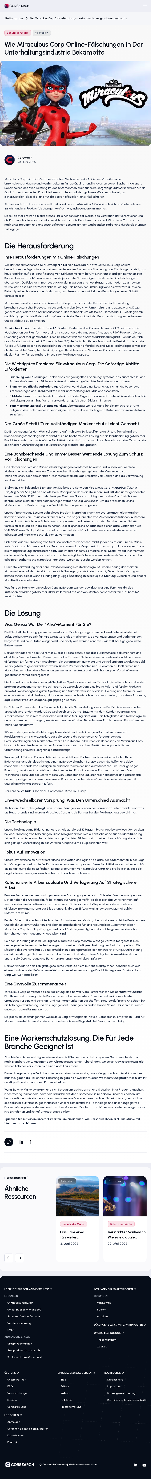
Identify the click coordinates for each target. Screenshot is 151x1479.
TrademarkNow (107, 1339)
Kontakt (12, 1442)
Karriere (12, 1400)
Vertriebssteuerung (19, 1323)
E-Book (65, 1386)
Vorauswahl (104, 1302)
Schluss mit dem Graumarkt (24, 1357)
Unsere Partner (16, 1379)
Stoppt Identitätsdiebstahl (23, 1350)
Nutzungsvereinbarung (121, 1393)
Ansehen (102, 1316)
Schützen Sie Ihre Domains (23, 1316)
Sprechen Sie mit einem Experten (28, 1428)
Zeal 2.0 (102, 1346)
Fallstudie (67, 1400)
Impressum (114, 1386)
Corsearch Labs (16, 1406)
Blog (63, 1379)
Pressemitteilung (71, 1406)
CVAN (10, 1330)
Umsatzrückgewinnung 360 (24, 1309)
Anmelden (13, 1422)
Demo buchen (15, 1435)
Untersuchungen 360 (20, 1302)
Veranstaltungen (17, 1393)
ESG (10, 1386)
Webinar (66, 1393)
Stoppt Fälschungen (19, 1343)
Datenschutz (115, 1379)
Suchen (101, 1309)
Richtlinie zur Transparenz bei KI (127, 1400)
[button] (145, 6)
